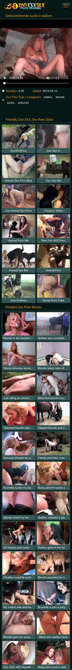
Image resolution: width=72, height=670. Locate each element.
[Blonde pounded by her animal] (53, 563)
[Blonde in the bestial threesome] (18, 323)
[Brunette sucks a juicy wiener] (53, 593)
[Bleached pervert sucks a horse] (53, 383)
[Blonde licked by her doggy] (18, 503)
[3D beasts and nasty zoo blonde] (18, 533)
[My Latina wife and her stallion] (18, 593)
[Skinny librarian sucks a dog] (18, 353)
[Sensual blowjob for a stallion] (18, 443)
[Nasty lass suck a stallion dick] (53, 652)
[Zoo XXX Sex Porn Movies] (24, 6)
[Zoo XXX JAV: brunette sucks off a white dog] (18, 652)
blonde (60, 97)
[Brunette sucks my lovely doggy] (18, 473)
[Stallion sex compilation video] (53, 323)
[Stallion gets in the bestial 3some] (53, 533)
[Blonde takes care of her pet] (53, 353)
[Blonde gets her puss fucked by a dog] (18, 622)
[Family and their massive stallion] (53, 443)
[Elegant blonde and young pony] (53, 413)
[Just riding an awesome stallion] (18, 383)
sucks (10, 102)
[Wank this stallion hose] (53, 622)
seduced (23, 102)
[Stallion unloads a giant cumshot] (53, 503)
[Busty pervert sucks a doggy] (53, 473)
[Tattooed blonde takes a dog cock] (18, 413)
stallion (47, 97)
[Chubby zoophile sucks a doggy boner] (18, 563)
